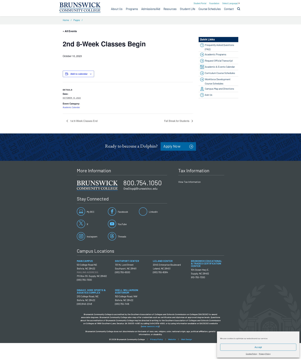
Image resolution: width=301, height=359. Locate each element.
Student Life (187, 9)
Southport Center (127, 260)
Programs (132, 9)
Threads (121, 236)
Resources (170, 9)
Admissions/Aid (150, 9)
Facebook (122, 211)
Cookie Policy (251, 354)
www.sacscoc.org (150, 326)
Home (66, 19)
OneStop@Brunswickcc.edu (140, 188)
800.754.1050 (142, 183)
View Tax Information (189, 181)
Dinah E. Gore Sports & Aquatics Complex (91, 291)
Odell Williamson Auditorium (126, 291)
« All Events (70, 31)
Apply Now (171, 146)
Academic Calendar (71, 107)
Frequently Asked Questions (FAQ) (219, 47)
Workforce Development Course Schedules (217, 81)
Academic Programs (215, 54)
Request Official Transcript (219, 60)
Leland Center (163, 260)
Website (172, 339)
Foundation (214, 3)
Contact (229, 9)
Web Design (186, 339)
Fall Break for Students (177, 121)
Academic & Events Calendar (220, 66)
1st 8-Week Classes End (83, 121)
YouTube (122, 224)
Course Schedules (209, 9)
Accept (258, 347)
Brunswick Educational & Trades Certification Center (206, 263)
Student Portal (200, 3)
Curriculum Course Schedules (220, 72)
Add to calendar (78, 73)
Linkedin (153, 211)
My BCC (90, 211)
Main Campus (85, 260)
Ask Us (208, 94)
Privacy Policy (265, 354)
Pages (76, 19)
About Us (116, 9)
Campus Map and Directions (219, 88)
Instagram (91, 236)
